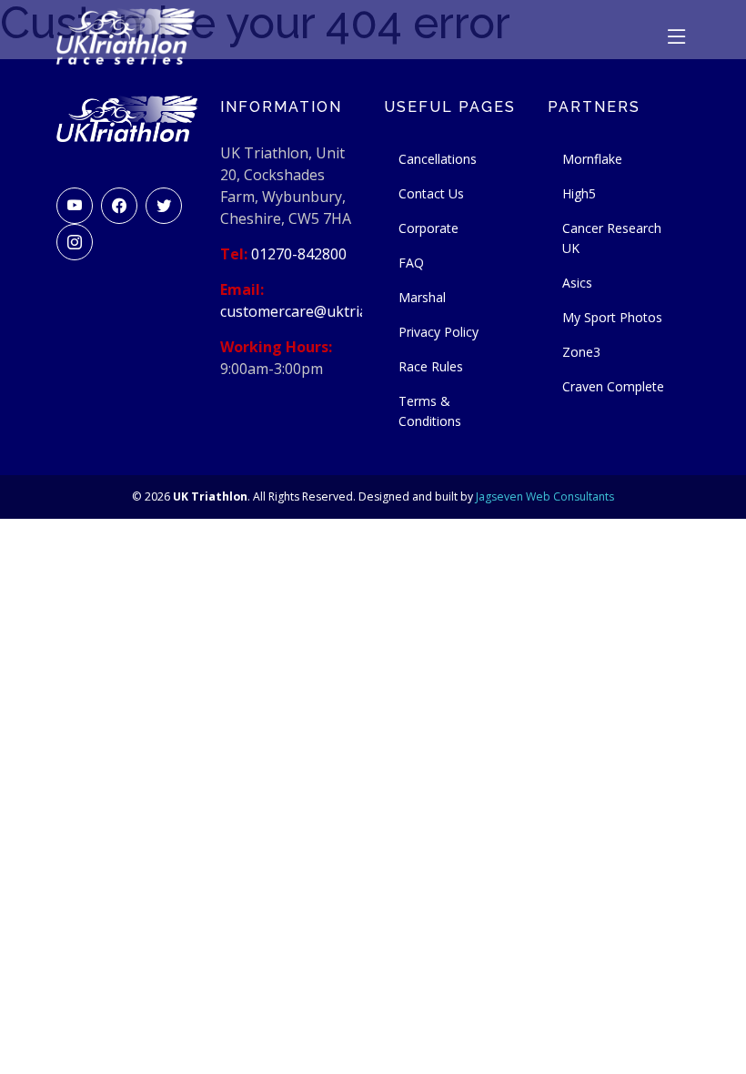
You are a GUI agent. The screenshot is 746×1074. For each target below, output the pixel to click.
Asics (577, 282)
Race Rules (430, 366)
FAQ (411, 262)
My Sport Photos (612, 317)
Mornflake (592, 158)
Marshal (422, 297)
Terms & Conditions (429, 411)
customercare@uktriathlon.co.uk (331, 311)
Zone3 (581, 351)
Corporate (428, 228)
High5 (579, 193)
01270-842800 (299, 254)
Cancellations (437, 158)
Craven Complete (613, 386)
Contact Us (431, 193)
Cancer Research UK (611, 238)
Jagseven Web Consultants (545, 496)
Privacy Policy (438, 331)
